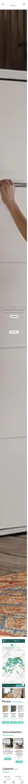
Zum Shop (14, 316)
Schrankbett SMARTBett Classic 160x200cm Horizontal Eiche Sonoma (19, 753)
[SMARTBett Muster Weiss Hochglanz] (21, 708)
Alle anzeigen (17, 701)
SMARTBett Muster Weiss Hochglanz (21, 715)
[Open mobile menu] (2, 4)
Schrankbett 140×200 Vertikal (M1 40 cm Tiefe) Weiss (8, 751)
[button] (5, 722)
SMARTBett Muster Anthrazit (13, 715)
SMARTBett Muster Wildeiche (5, 715)
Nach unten (13, 332)
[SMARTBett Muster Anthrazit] (13, 708)
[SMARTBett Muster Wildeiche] (5, 708)
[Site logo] (13, 4)
